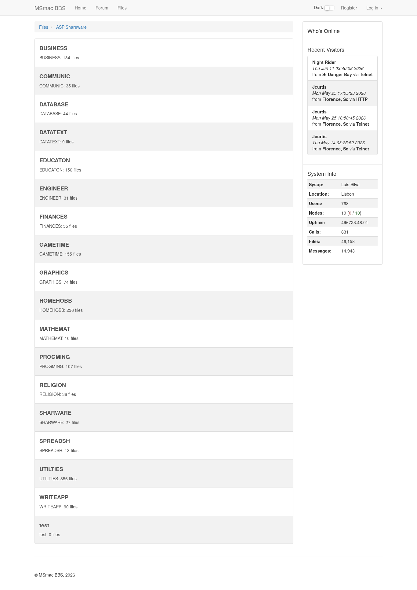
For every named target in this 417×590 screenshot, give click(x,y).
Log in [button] (372, 8)
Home (80, 8)
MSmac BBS (50, 8)
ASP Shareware (71, 27)
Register (349, 8)
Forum (102, 8)
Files (122, 8)
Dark (319, 7)
